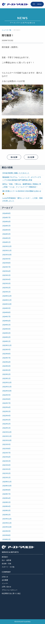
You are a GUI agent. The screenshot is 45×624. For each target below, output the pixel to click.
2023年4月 (6, 366)
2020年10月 (7, 486)
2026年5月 (6, 226)
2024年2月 (6, 337)
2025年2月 (6, 288)
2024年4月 (6, 329)
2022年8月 (6, 399)
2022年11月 (7, 387)
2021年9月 (6, 444)
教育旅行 (5, 557)
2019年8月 (6, 535)
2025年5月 (6, 275)
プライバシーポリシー (9, 590)
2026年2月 (6, 238)
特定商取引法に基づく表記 (11, 593)
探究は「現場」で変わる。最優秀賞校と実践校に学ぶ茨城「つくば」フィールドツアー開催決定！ (21, 185)
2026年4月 (6, 230)
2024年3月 (6, 333)
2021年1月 (6, 477)
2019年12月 (7, 519)
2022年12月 (7, 382)
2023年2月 (6, 374)
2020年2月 (6, 515)
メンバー (5, 583)
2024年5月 (6, 325)
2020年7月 (6, 494)
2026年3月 (6, 234)
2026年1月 (6, 242)
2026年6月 (6, 221)
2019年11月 (7, 523)
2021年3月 (6, 469)
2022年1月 (6, 428)
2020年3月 (6, 510)
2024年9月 (6, 308)
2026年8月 (6, 213)
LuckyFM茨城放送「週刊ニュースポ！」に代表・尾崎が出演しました (22, 199)
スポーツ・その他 (8, 567)
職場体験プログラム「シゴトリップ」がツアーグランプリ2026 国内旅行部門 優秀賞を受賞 (21, 178)
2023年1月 (6, 378)
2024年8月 (6, 312)
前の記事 (14, 157)
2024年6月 (6, 321)
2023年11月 (7, 345)
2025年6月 (6, 271)
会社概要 (5, 580)
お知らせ (5, 577)
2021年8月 (6, 449)
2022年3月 (6, 420)
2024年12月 (7, 296)
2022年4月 (6, 416)
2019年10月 (7, 527)
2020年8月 (6, 490)
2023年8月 (6, 354)
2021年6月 (6, 457)
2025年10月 (7, 255)
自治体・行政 (6, 563)
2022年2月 (6, 424)
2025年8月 (6, 263)
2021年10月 (7, 440)
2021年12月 (7, 432)
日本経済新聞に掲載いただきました (15, 173)
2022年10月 (7, 391)
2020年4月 (6, 506)
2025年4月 (6, 279)
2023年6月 (6, 362)
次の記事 (31, 157)
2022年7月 (6, 403)
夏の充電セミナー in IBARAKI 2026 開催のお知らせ (21, 191)
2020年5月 (6, 502)
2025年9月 (6, 259)
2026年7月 (6, 217)
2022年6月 (6, 407)
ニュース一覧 (6, 30)
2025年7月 (6, 267)
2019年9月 (6, 531)
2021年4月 (6, 465)
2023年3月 (6, 370)
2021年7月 (6, 453)
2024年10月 (7, 304)
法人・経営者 (6, 560)
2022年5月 (6, 411)
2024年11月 (7, 300)
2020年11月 (7, 482)
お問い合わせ (6, 587)
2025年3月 (6, 283)
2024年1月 (6, 341)
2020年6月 (6, 498)
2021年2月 (6, 473)
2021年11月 (7, 436)
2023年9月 (6, 349)
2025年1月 (6, 292)
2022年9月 (6, 395)
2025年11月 (7, 250)
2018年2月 (6, 539)
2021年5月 (6, 461)
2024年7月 (6, 316)
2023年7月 (6, 358)
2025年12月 (7, 246)
